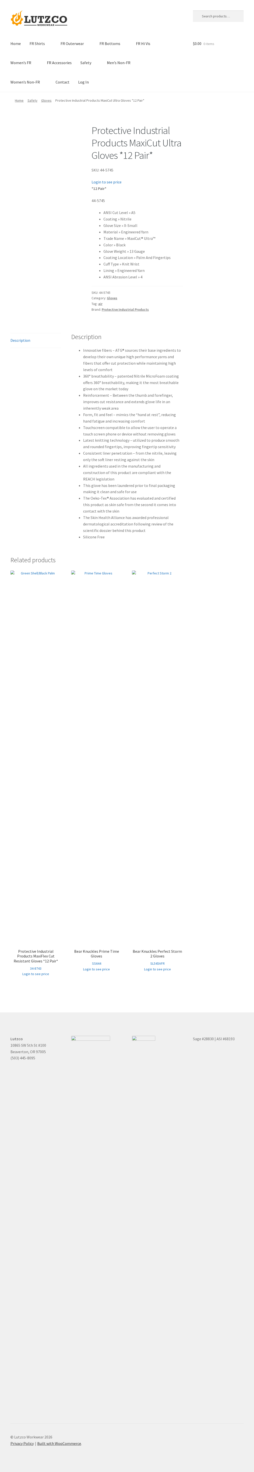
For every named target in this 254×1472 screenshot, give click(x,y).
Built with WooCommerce (59, 1443)
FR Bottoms (109, 43)
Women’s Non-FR (25, 82)
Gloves (46, 100)
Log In (83, 82)
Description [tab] (20, 340)
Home (15, 43)
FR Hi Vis (143, 43)
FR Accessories (59, 62)
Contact (62, 82)
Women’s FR (20, 62)
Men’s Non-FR (118, 62)
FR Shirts (37, 43)
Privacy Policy (22, 1443)
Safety (85, 62)
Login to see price (107, 181)
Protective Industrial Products (125, 309)
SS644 (96, 957)
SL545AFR (157, 957)
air (100, 304)
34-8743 (36, 960)
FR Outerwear (72, 43)
